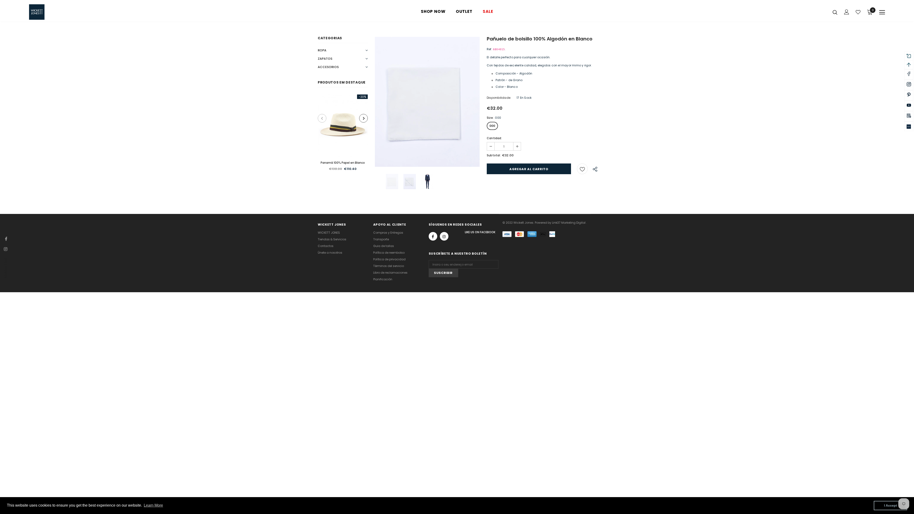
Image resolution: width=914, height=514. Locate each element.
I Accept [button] (890, 505)
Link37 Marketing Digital (569, 223)
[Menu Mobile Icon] (882, 12)
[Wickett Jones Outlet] (909, 126)
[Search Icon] (835, 12)
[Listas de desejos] (582, 168)
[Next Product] (363, 118)
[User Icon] (846, 12)
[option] (342, 135)
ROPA (322, 50)
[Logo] (57, 12)
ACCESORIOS (328, 67)
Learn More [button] (153, 505)
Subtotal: (494, 155)
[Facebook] (433, 236)
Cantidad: (494, 138)
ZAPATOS (325, 58)
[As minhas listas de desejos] (858, 12)
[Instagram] (444, 236)
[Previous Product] (322, 118)
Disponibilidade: (499, 98)
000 (492, 126)
